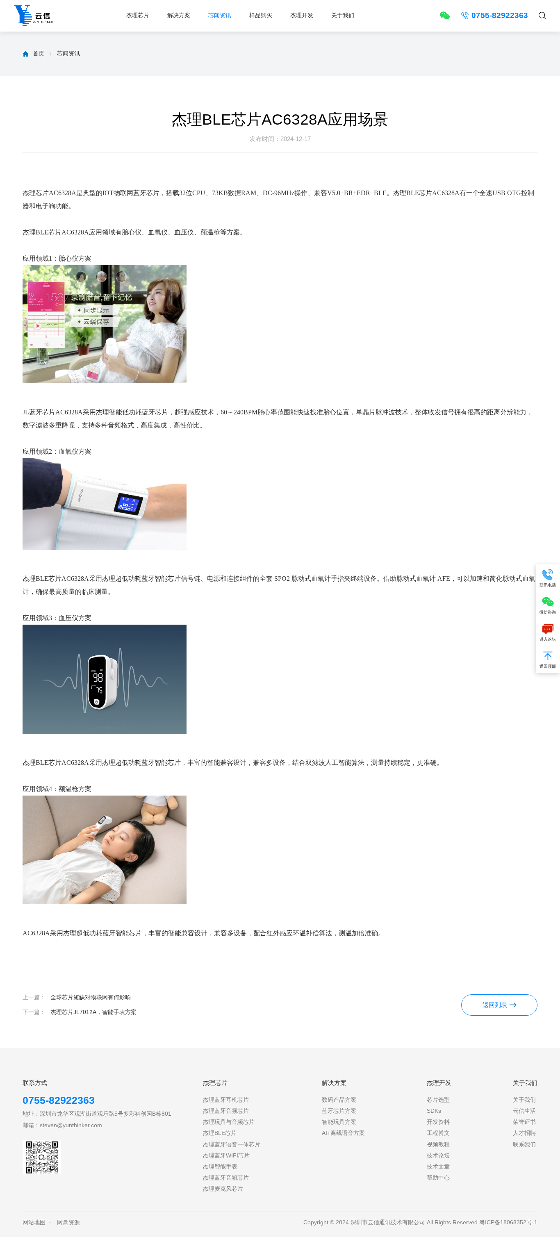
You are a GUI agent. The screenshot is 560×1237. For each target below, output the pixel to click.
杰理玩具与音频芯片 (229, 1122)
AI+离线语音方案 (343, 1133)
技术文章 (438, 1167)
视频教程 (438, 1144)
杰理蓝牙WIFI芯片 (226, 1156)
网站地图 (34, 1222)
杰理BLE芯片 (220, 1133)
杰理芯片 (137, 15)
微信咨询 (548, 612)
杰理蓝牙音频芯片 (226, 1111)
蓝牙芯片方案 (339, 1111)
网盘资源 (68, 1222)
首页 (38, 53)
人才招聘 (524, 1133)
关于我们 (342, 15)
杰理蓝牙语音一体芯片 (231, 1144)
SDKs (434, 1111)
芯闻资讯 (219, 15)
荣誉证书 (524, 1122)
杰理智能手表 (220, 1167)
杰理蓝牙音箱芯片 (226, 1178)
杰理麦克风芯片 (223, 1189)
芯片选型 (438, 1100)
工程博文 (438, 1133)
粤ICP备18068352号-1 (508, 1222)
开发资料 (438, 1122)
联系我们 (524, 1144)
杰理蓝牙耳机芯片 (226, 1100)
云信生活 (524, 1111)
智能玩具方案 (339, 1122)
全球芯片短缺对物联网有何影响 (90, 997)
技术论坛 (438, 1156)
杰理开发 (301, 15)
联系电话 (548, 585)
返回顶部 (548, 666)
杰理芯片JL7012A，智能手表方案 (93, 1012)
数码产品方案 (339, 1100)
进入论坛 (548, 639)
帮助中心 (438, 1178)
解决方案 (178, 15)
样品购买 (260, 15)
